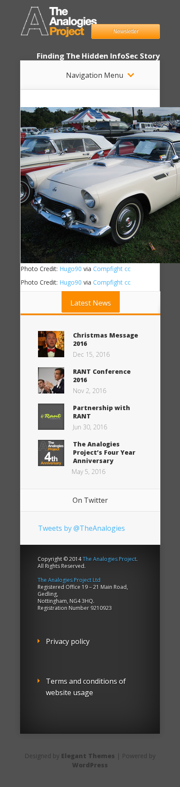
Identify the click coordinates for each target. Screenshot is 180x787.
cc (128, 269)
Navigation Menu (94, 75)
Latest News (90, 303)
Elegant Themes (88, 756)
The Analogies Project (109, 559)
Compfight (108, 269)
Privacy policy (68, 641)
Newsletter (125, 31)
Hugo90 (70, 269)
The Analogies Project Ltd (69, 580)
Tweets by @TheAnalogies (81, 528)
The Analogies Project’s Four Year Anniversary (104, 452)
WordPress (90, 765)
